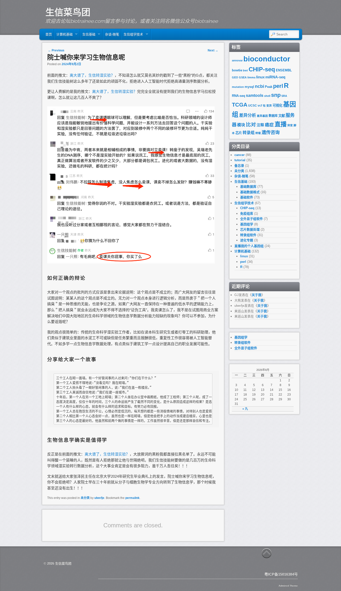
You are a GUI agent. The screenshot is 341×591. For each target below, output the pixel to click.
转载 (258, 133)
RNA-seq (238, 96)
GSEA (243, 77)
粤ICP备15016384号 (281, 574)
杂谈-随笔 (112, 34)
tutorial (239, 160)
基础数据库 (248, 186)
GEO (235, 77)
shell (267, 95)
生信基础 (87, 35)
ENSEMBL (284, 70)
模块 (241, 125)
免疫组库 (246, 213)
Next (213, 50)
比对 (251, 124)
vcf (260, 105)
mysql (249, 87)
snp (276, 95)
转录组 (249, 133)
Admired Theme (288, 585)
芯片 (238, 133)
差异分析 (247, 115)
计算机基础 (63, 35)
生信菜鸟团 (67, 12)
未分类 (85, 498)
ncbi (259, 86)
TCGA (239, 105)
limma (251, 77)
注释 (260, 125)
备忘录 (239, 165)
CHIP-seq (262, 69)
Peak (268, 87)
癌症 (269, 124)
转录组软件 (248, 235)
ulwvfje (99, 498)
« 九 (245, 409)
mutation (238, 86)
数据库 (273, 116)
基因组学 (246, 224)
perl (278, 86)
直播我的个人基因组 (249, 246)
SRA (284, 95)
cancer (239, 155)
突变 (290, 125)
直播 (281, 124)
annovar (237, 60)
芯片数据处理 (250, 229)
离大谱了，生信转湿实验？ (92, 75)
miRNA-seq (275, 77)
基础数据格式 (250, 192)
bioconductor (266, 59)
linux (260, 77)
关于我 (256, 295)
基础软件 (246, 197)
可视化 (277, 105)
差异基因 (262, 115)
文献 (281, 116)
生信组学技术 (132, 35)
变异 (269, 105)
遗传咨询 (271, 132)
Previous (56, 50)
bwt (245, 70)
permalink (132, 498)
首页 (48, 34)
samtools (254, 95)
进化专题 (246, 240)
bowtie (237, 70)
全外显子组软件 (251, 219)
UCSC (252, 105)
